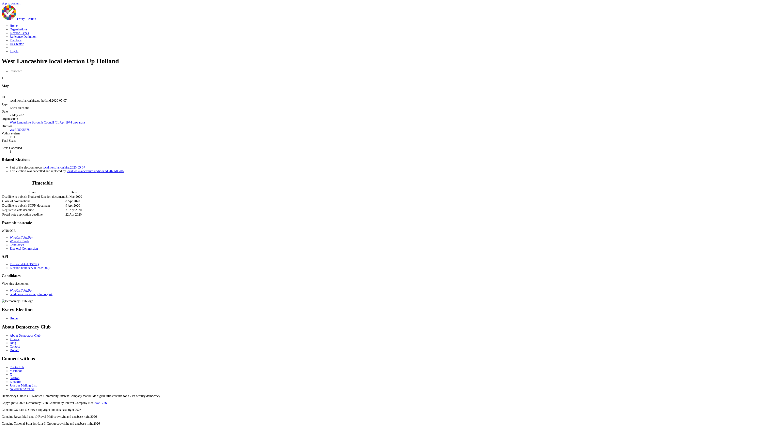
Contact (15, 346)
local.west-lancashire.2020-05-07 (64, 167)
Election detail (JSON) (24, 264)
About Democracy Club (25, 335)
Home (14, 25)
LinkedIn (15, 381)
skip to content (11, 3)
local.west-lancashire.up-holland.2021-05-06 (95, 171)
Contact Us (17, 367)
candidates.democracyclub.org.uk (31, 294)
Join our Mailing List (23, 385)
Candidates (17, 245)
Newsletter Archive (22, 389)
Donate (14, 350)
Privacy (14, 339)
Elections (15, 40)
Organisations (18, 29)
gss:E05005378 (20, 129)
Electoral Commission (24, 248)
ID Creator (17, 44)
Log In (14, 51)
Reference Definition (23, 36)
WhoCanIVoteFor (21, 237)
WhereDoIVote (19, 241)
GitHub (14, 378)
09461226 (100, 403)
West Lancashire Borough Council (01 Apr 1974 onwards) (47, 122)
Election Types (19, 33)
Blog (13, 343)
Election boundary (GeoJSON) (29, 267)
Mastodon (16, 371)
